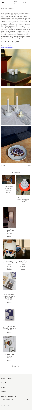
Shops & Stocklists (6, 378)
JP (25, 2)
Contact (3, 391)
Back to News (16, 366)
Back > (29, 165)
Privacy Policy (5, 405)
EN (23, 2)
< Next (3, 165)
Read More (8, 192)
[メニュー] (2, 2)
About (3, 387)
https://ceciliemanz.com (7, 47)
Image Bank (4, 383)
